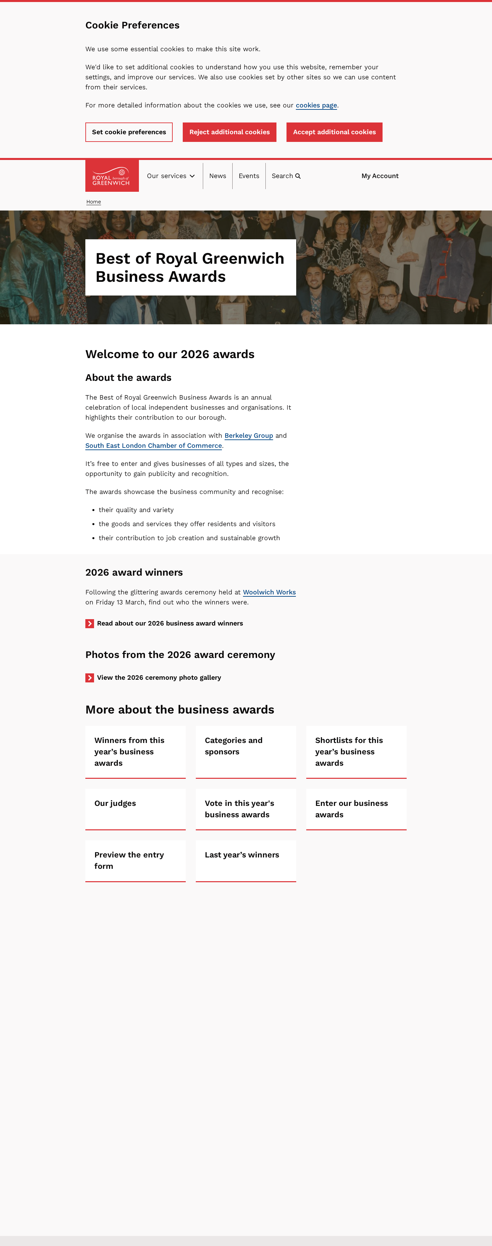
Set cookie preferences (129, 132)
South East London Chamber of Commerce (153, 445)
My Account (380, 176)
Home (93, 201)
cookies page (316, 105)
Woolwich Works (269, 592)
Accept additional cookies (334, 132)
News (217, 176)
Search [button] (282, 176)
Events (249, 176)
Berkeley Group (249, 435)
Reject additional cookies (229, 132)
